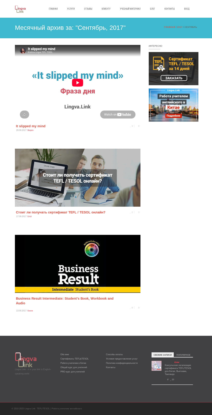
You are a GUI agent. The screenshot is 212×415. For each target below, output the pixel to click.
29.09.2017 (21, 130)
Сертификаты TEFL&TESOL (74, 358)
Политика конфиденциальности (122, 363)
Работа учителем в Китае (73, 363)
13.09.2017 (21, 311)
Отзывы (88, 8)
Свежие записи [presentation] (163, 355)
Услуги (71, 8)
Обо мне (64, 354)
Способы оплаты (114, 354)
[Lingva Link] (20, 8)
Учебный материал (130, 8)
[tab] (163, 354)
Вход (187, 8)
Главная (53, 8)
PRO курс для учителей (72, 371)
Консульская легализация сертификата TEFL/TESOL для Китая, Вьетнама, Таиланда (178, 369)
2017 (180, 27)
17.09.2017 (21, 216)
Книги (30, 311)
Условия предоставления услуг (122, 358)
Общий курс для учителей (73, 367)
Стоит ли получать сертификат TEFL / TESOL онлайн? (60, 212)
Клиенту (106, 8)
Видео (30, 130)
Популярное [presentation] (183, 355)
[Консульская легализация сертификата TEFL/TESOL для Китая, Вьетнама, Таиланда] (156, 366)
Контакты (169, 8)
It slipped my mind (30, 126)
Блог (152, 8)
